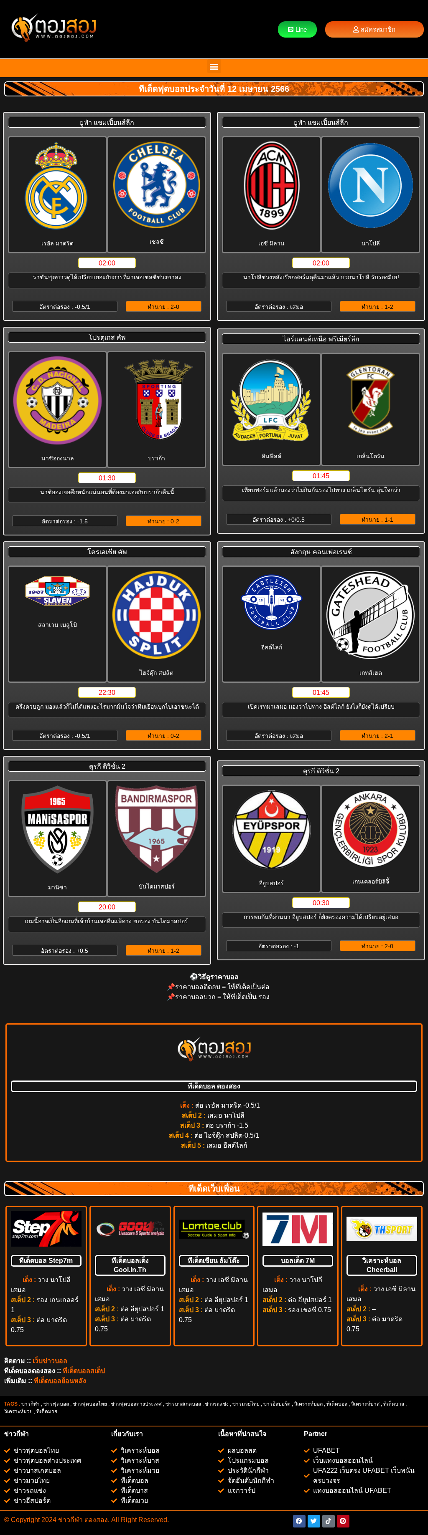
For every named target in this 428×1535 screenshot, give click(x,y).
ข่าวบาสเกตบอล (183, 1404)
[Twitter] (314, 1521)
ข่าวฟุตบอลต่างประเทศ (136, 1404)
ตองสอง (95, 1519)
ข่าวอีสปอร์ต (276, 1404)
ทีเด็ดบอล (336, 1404)
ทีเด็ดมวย (47, 1411)
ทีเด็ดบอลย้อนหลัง (60, 1380)
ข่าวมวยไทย (246, 1404)
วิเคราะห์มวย (18, 1411)
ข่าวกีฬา (30, 1404)
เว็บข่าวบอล (50, 1360)
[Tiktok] (328, 1521)
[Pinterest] (343, 1521)
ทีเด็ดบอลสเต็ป (84, 1370)
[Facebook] (299, 1521)
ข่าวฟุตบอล (56, 1404)
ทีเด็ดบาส (393, 1404)
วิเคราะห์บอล (308, 1404)
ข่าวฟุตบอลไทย (90, 1404)
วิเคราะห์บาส (365, 1404)
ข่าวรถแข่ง (217, 1404)
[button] (214, 66)
